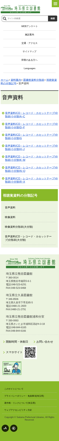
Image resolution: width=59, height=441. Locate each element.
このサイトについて (13, 389)
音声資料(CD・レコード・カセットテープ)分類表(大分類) (28, 238)
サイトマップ (29, 51)
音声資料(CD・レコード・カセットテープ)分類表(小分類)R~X (31, 180)
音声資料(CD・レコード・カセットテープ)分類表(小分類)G (31, 136)
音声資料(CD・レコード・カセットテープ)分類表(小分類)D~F (31, 126)
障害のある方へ (29, 60)
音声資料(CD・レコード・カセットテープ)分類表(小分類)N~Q (31, 169)
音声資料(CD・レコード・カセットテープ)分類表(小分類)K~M (31, 158)
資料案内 (16, 80)
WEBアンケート (29, 26)
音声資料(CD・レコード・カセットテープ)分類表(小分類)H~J (31, 147)
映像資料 (10, 217)
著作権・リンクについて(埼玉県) (19, 403)
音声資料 (10, 207)
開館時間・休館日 (17, 341)
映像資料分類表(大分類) (19, 226)
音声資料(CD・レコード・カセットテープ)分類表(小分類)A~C (31, 115)
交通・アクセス (29, 43)
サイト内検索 (4, 18)
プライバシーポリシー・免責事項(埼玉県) (24, 396)
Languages (29, 68)
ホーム (5, 80)
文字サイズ (5, 428)
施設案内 (29, 34)
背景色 (13, 428)
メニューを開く (55, 3)
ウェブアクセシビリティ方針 (18, 410)
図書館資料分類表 (33, 80)
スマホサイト (14, 352)
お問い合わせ (44, 341)
